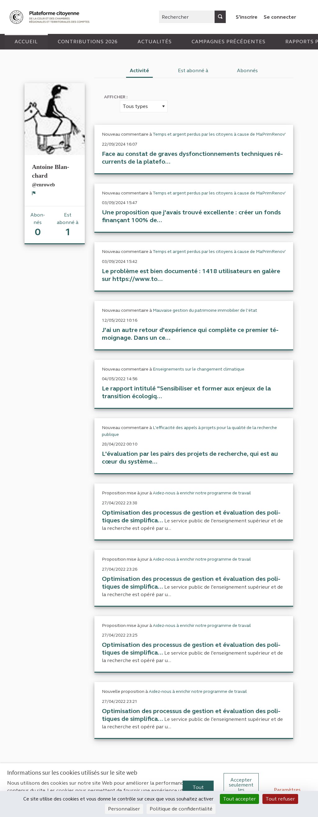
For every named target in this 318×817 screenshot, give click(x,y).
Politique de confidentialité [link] (181, 809)
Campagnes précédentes (229, 41)
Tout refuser (280, 799)
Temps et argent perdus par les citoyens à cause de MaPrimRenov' (219, 134)
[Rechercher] (220, 17)
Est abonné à (193, 70)
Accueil (26, 41)
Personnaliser (124, 809)
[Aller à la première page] (50, 17)
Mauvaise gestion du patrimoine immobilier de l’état (205, 310)
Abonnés (247, 70)
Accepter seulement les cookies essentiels (241, 790)
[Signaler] (34, 193)
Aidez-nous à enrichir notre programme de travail (202, 493)
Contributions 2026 (88, 41)
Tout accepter (198, 789)
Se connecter (280, 17)
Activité (139, 70)
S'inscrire (246, 17)
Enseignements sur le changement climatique (198, 369)
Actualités (155, 41)
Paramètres (287, 790)
